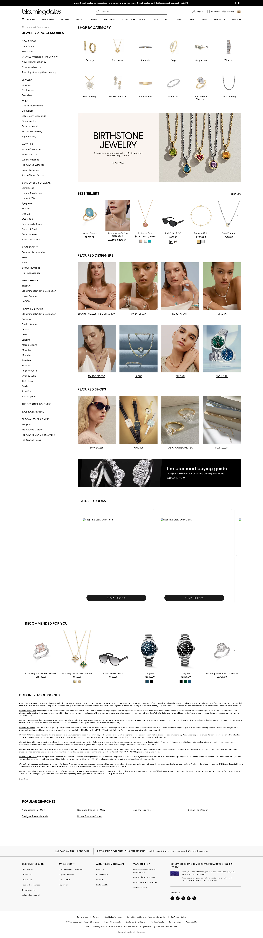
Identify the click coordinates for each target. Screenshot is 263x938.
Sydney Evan (29, 376)
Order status (64, 880)
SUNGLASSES (96, 448)
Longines (27, 339)
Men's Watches (30, 154)
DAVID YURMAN (138, 314)
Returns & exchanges (31, 885)
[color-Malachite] (74, 681)
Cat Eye (26, 213)
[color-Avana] (175, 241)
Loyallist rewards (66, 874)
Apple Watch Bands (33, 175)
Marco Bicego (29, 345)
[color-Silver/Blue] (147, 681)
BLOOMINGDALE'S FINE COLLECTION (96, 314)
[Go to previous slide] (24, 3)
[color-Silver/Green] (185, 681)
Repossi (26, 365)
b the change (102, 874)
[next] (237, 556)
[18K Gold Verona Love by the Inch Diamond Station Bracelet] (201, 215)
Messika (26, 350)
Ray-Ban (26, 360)
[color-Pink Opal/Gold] (140, 241)
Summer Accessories (33, 252)
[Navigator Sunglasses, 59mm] (113, 650)
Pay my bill (63, 885)
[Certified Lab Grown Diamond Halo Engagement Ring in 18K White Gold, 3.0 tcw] (222, 650)
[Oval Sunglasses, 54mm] (173, 215)
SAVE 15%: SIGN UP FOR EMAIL (75, 851)
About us (100, 869)
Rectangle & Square (32, 224)
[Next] (237, 215)
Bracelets (27, 95)
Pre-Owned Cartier (32, 429)
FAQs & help (27, 880)
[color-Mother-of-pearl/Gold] (145, 241)
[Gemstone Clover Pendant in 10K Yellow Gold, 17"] (77, 650)
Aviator (26, 208)
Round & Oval (29, 229)
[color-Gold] (198, 241)
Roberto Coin (29, 370)
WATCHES (138, 448)
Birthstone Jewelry (32, 131)
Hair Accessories (31, 273)
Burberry (26, 319)
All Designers (29, 396)
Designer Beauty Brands (35, 816)
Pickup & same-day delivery (145, 882)
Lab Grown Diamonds (34, 116)
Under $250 (28, 198)
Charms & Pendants (32, 105)
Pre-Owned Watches (33, 165)
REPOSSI (180, 376)
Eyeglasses (27, 203)
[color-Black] (170, 241)
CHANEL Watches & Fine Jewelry (40, 56)
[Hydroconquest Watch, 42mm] (185, 650)
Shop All (26, 285)
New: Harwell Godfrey (34, 62)
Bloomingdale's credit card (70, 869)
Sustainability (102, 885)
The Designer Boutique (36, 404)
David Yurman (29, 296)
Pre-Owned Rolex (31, 440)
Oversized (27, 219)
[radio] (141, 241)
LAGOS (26, 301)
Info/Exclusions (200, 851)
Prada (25, 386)
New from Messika (32, 67)
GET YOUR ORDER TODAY (102, 3)
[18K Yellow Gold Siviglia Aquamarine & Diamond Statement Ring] (90, 215)
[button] (116, 556)
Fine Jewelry (29, 121)
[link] (90, 235)
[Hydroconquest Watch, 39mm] (149, 650)
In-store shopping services (144, 877)
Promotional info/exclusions (194, 880)
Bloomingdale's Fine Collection (39, 291)
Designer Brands (142, 810)
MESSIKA (221, 314)
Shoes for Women (198, 810)
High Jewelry (29, 136)
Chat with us (27, 869)
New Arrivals (29, 46)
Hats (24, 262)
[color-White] (203, 241)
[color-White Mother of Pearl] (79, 681)
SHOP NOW (167, 3)
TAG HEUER (222, 376)
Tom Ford (27, 391)
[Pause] (239, 3)
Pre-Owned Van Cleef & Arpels (38, 434)
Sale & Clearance (33, 411)
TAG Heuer (27, 381)
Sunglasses (28, 188)
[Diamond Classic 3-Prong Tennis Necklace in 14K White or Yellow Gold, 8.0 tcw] (117, 215)
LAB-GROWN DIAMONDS (180, 448)
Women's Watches (32, 149)
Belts (24, 257)
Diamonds (27, 110)
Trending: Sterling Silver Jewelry (39, 72)
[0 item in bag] (239, 12)
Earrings (26, 85)
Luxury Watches (30, 159)
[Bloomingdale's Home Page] (42, 12)
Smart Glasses (30, 234)
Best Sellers (28, 51)
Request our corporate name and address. (158, 927)
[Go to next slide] (235, 3)
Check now (212, 880)
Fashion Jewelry (31, 126)
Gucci (25, 329)
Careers (99, 880)
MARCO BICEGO (96, 376)
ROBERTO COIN (180, 314)
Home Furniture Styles (89, 816)
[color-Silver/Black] (151, 681)
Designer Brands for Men (91, 810)
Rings (25, 100)
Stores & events (140, 888)
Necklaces (27, 90)
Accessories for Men (33, 810)
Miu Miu (26, 355)
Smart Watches (30, 170)
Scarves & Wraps (31, 267)
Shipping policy (29, 890)
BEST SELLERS (222, 448)
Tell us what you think (31, 895)
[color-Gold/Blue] (149, 241)
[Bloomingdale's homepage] (24, 27)
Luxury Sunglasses (32, 193)
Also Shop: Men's (31, 239)
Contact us (27, 874)
